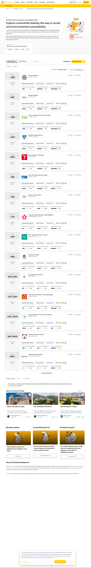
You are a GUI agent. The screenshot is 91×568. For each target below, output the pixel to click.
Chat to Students (50, 2)
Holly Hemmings (67, 415)
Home (7, 8)
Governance (50, 83)
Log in (80, 2)
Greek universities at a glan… (16, 406)
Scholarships (42, 2)
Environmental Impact (27, 83)
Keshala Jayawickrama (15, 415)
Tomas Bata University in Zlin (35, 274)
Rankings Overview (18, 8)
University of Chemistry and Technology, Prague (40, 294)
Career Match (30, 2)
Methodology (9, 5)
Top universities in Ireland (68, 406)
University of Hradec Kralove (35, 354)
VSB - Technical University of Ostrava (37, 235)
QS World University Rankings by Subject (14, 468)
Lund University (10, 30)
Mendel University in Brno (34, 195)
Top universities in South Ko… (43, 406)
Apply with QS (72, 2)
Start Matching (44, 455)
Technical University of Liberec (36, 334)
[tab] (12, 61)
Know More (71, 456)
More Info (60, 83)
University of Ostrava (33, 255)
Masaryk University (33, 95)
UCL (57, 36)
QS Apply (76, 468)
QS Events (70, 468)
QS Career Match (9, 473)
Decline (70, 561)
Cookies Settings (25, 562)
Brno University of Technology (36, 155)
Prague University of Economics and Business (40, 314)
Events (35, 2)
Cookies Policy (56, 557)
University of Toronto (33, 36)
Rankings (17, 2)
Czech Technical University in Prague (37, 175)
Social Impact (40, 83)
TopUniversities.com (10, 466)
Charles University (33, 75)
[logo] (7, 2)
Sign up (86, 2)
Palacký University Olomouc (35, 135)
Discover (23, 2)
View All (80, 391)
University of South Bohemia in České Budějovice (40, 215)
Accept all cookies (60, 561)
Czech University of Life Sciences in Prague (39, 115)
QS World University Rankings (76, 466)
